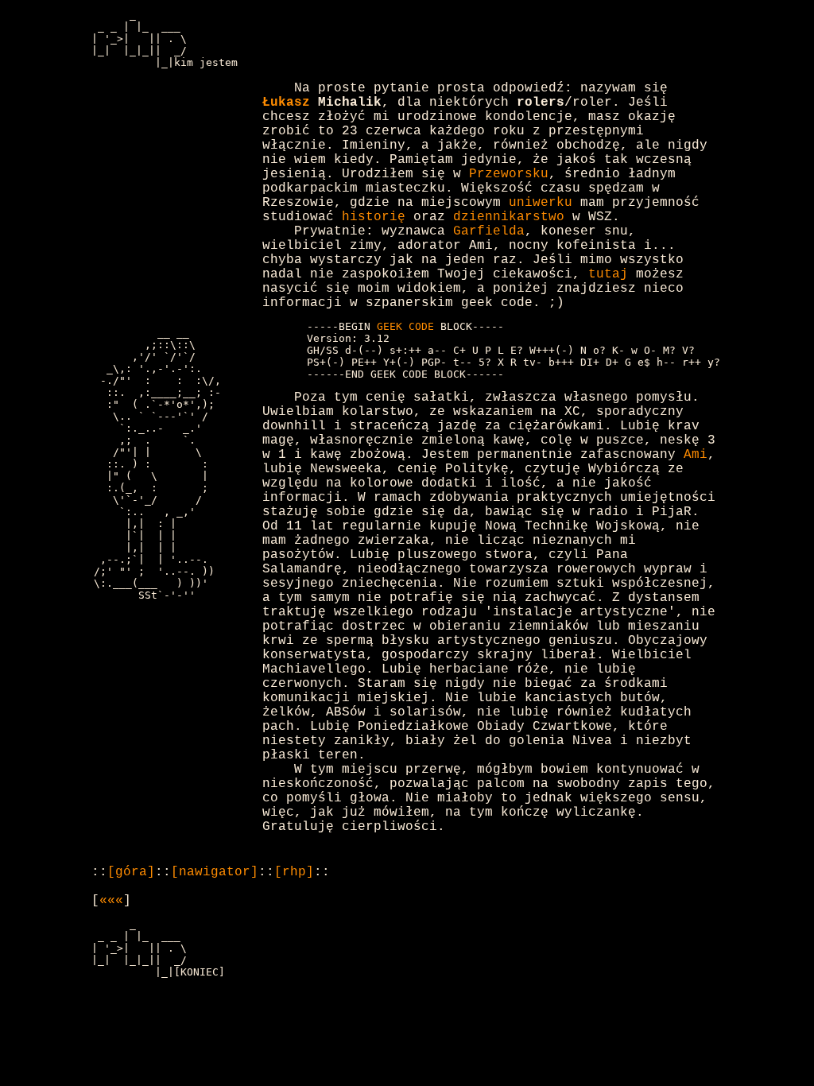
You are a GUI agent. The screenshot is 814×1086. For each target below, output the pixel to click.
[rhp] (294, 872)
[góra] (131, 872)
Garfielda (489, 231)
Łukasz (286, 102)
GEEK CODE (405, 326)
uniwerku (540, 203)
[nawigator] (214, 872)
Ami (695, 455)
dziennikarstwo (508, 217)
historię (373, 217)
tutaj (608, 274)
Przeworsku (508, 174)
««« (111, 901)
